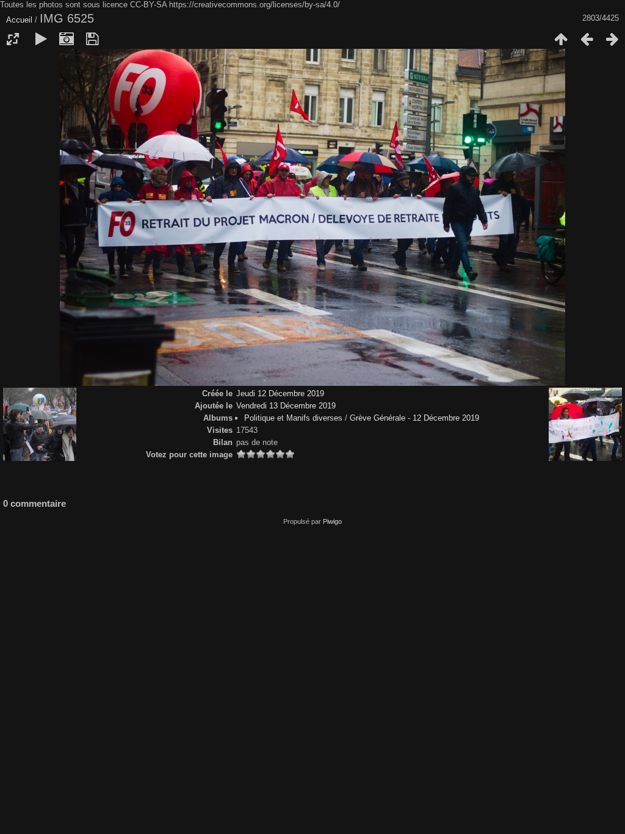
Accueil (19, 19)
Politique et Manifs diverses (293, 417)
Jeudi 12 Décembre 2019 (280, 393)
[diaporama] (41, 39)
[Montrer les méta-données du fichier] (66, 39)
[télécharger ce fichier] (92, 39)
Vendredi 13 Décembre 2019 (286, 405)
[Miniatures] (561, 39)
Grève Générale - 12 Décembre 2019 (414, 417)
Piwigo (332, 521)
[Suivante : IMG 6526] (612, 39)
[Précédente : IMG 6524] (586, 39)
